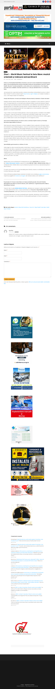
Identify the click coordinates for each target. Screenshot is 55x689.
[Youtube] (50, 2)
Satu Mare (43, 207)
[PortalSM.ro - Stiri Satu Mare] (13, 9)
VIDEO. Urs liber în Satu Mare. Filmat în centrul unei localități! (28, 587)
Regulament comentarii (29, 684)
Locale (5, 72)
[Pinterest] (46, 2)
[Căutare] (49, 44)
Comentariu (7, 261)
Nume (5, 250)
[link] (26, 94)
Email (5, 256)
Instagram (23, 175)
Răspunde (16, 232)
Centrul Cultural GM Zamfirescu (21, 207)
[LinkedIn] (48, 2)
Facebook (17, 175)
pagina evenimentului (44, 174)
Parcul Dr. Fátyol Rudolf (35, 207)
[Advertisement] (29, 299)
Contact (22, 684)
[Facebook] (43, 2)
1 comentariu (19, 79)
